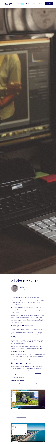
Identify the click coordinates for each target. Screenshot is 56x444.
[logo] (7, 4)
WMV (36, 373)
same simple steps (21, 417)
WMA (39, 373)
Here (35, 384)
